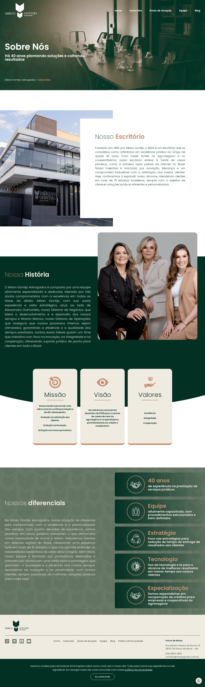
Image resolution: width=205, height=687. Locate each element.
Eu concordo (102, 676)
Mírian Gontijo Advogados (20, 80)
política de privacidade (138, 670)
